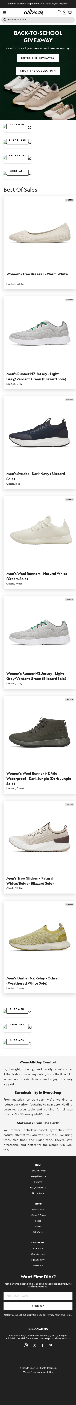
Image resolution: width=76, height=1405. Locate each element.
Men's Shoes (38, 1210)
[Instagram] (26, 1345)
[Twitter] (34, 1345)
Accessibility (46, 1372)
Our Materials (38, 1254)
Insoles (38, 1227)
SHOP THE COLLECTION (38, 70)
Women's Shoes (38, 1215)
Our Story (38, 1248)
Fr (59, 12)
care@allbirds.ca (38, 1176)
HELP (38, 1164)
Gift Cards (38, 1232)
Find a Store (38, 1193)
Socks (38, 1221)
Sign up (38, 1306)
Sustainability (38, 1260)
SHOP (38, 1203)
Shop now (63, 4)
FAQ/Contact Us (38, 1188)
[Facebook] (43, 1345)
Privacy (34, 1372)
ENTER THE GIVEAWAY (38, 58)
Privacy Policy (53, 1315)
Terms (68, 1315)
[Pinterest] (50, 1345)
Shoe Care (38, 1265)
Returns (38, 1182)
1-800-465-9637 (38, 1171)
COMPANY (38, 1242)
